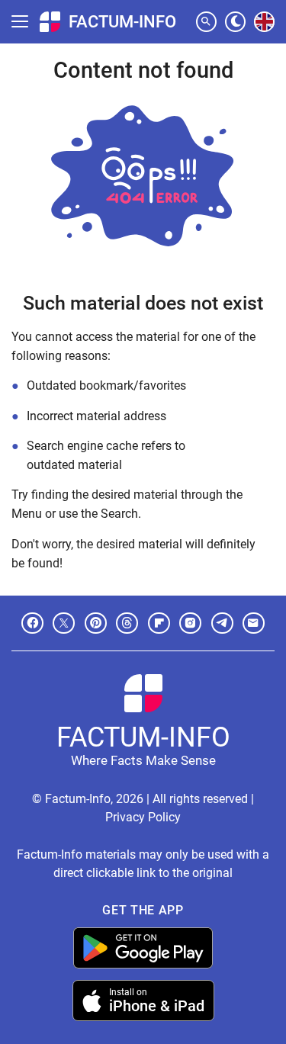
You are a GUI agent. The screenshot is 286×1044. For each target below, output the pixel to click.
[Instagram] (190, 623)
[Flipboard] (159, 623)
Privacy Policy (143, 817)
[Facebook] (32, 623)
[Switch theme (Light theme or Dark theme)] (235, 21)
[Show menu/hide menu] (19, 21)
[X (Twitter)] (64, 623)
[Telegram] (222, 623)
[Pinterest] (96, 623)
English (264, 31)
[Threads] (127, 623)
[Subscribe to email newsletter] (254, 623)
